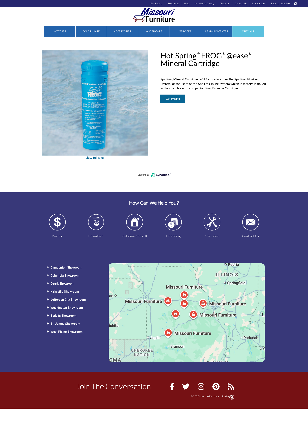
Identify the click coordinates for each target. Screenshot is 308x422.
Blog (186, 3)
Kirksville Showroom (65, 291)
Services (185, 31)
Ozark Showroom (62, 283)
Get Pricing (156, 3)
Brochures (173, 3)
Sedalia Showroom (64, 316)
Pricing (57, 236)
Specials (248, 31)
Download (95, 236)
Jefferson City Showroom (68, 299)
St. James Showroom (65, 324)
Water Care (154, 31)
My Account (258, 3)
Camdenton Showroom (66, 267)
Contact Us (241, 3)
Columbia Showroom (65, 275)
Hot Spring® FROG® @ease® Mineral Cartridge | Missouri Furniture (154, 15)
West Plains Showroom (67, 332)
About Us (225, 3)
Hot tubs (60, 31)
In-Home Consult (135, 236)
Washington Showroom (67, 307)
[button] (74, 267)
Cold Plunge (91, 31)
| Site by (224, 396)
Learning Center (216, 31)
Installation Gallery (204, 3)
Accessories (122, 31)
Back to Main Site (280, 3)
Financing (173, 236)
